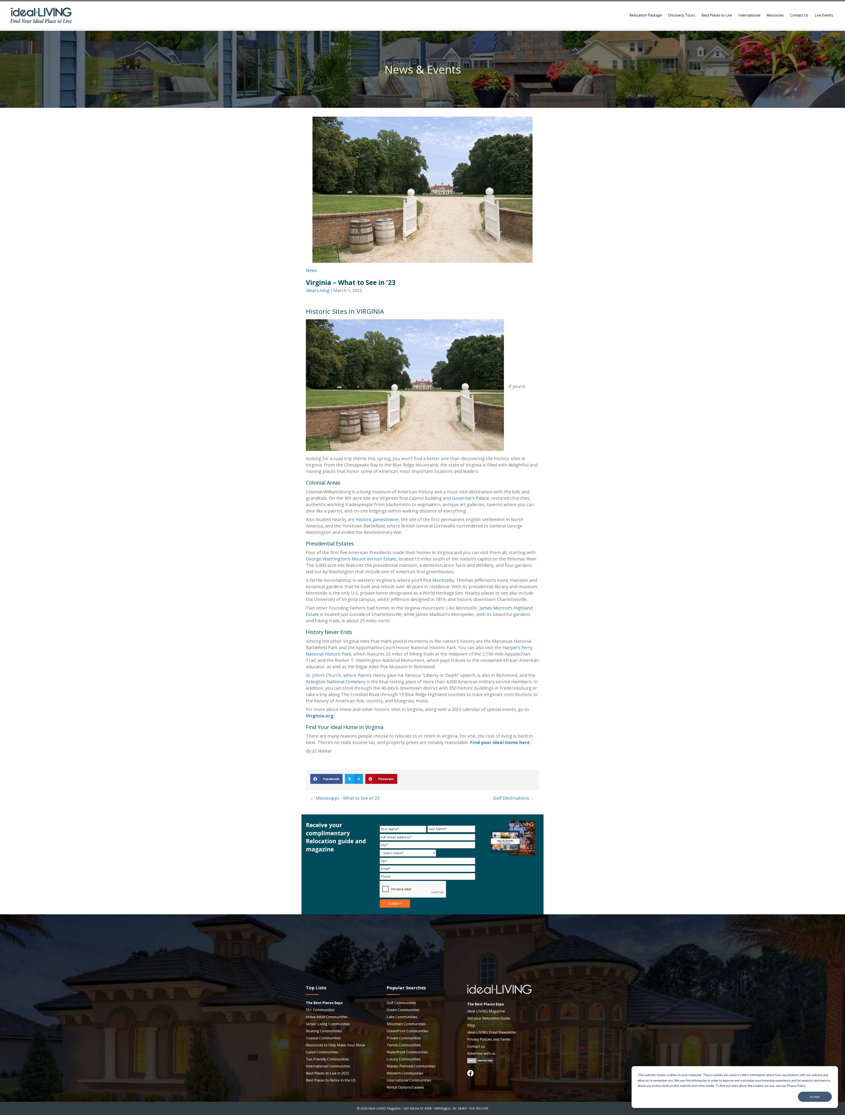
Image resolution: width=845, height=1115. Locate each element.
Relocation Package (646, 15)
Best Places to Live (717, 15)
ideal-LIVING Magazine (486, 1011)
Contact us (476, 1046)
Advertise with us (481, 1053)
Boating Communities (324, 1031)
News (311, 270)
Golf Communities (401, 1002)
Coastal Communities (323, 1038)
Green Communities (403, 1009)
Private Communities (404, 1038)
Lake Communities (402, 1016)
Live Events (824, 15)
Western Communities (405, 1073)
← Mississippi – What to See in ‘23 (345, 798)
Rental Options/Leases (405, 1087)
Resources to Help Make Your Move (335, 1045)
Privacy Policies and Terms (489, 1039)
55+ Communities (320, 1009)
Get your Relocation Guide (488, 1018)
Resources (775, 15)
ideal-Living (317, 290)
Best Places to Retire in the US (331, 1080)
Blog (471, 1025)
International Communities (328, 1066)
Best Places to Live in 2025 (327, 1073)
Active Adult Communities (327, 1016)
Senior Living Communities (328, 1023)
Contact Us (799, 15)
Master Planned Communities (411, 1066)
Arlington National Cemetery (336, 682)
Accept (815, 1096)
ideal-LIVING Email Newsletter (492, 1032)
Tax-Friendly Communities (327, 1059)
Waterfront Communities (407, 1052)
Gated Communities (322, 1052)
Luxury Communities (404, 1059)
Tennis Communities (404, 1045)
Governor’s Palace (470, 498)
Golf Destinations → (514, 798)
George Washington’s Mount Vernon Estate (351, 559)
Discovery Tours (681, 15)
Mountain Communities (406, 1023)
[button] (470, 1073)
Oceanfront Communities (407, 1031)
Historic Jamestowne (377, 519)
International (749, 15)
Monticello (443, 580)
